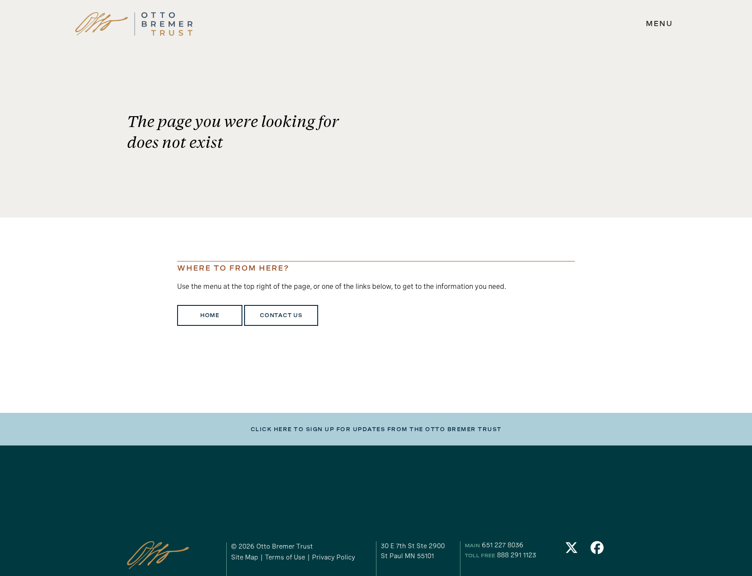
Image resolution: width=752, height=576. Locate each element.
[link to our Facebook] (597, 550)
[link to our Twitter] (571, 550)
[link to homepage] (134, 24)
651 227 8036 (503, 545)
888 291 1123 (516, 555)
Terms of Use (285, 557)
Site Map (244, 557)
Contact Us (281, 315)
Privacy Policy (333, 557)
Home (209, 315)
